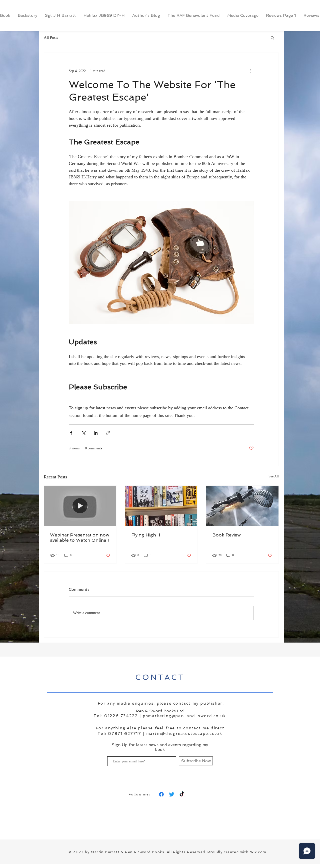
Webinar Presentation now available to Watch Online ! (79, 537)
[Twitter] (171, 794)
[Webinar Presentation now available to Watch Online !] (80, 506)
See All (273, 476)
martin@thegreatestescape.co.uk (184, 733)
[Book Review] (242, 506)
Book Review (226, 534)
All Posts (51, 37)
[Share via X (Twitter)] (83, 432)
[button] (272, 38)
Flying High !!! (146, 534)
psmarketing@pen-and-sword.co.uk (184, 715)
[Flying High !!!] (161, 506)
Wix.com (258, 852)
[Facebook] (161, 794)
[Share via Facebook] (71, 432)
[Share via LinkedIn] (95, 432)
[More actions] (251, 71)
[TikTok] (182, 794)
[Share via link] (108, 432)
